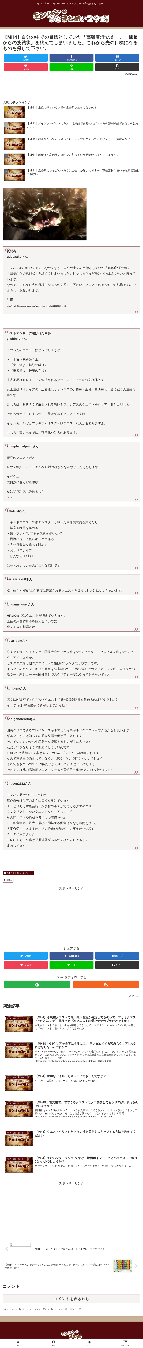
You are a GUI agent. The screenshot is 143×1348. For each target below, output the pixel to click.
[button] (132, 701)
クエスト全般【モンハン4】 (19, 873)
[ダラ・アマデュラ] (44, 239)
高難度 (9, 880)
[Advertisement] (71, 86)
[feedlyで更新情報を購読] (37, 984)
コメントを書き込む (71, 1299)
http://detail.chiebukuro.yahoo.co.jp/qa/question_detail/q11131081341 (35, 306)
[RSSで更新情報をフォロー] (106, 984)
